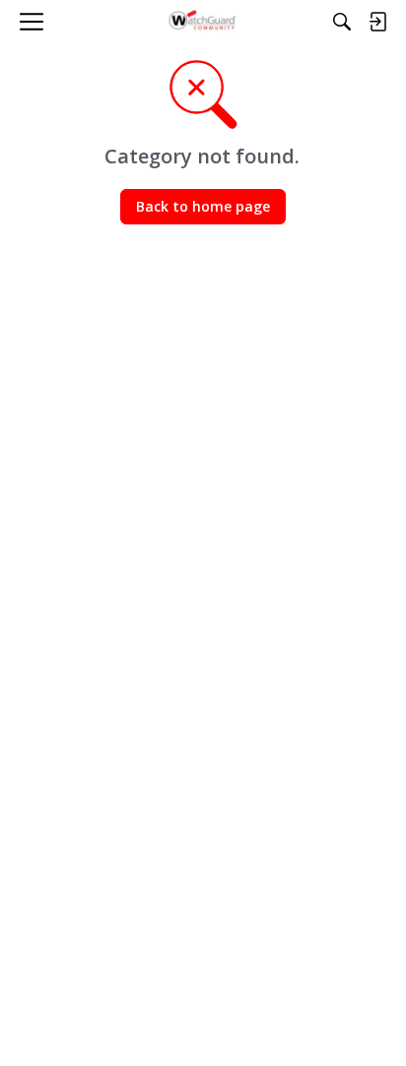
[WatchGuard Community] (203, 21)
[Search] (342, 21)
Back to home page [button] (203, 206)
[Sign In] (377, 21)
